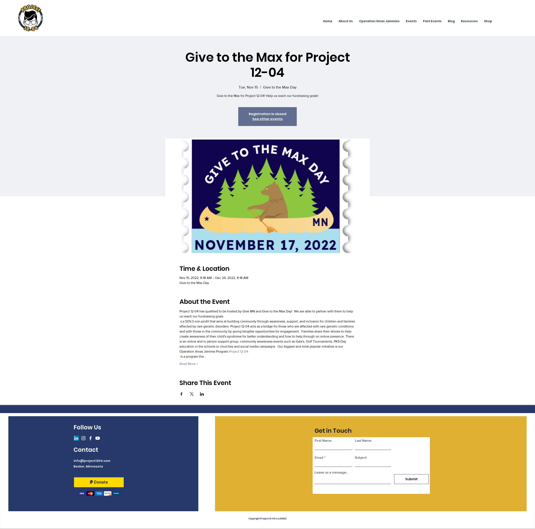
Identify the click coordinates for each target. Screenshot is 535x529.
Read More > (189, 364)
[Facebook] (90, 438)
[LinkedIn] (76, 438)
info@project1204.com (92, 461)
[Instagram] (83, 438)
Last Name (363, 440)
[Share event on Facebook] (181, 394)
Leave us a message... (332, 472)
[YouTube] (97, 438)
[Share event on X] (192, 394)
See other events (267, 119)
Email (319, 457)
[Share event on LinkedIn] (202, 394)
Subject (361, 457)
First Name (323, 440)
